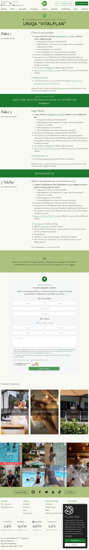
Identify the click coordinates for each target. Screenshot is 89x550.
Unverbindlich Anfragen (66, 3)
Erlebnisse (65, 9)
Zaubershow (45, 226)
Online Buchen (83, 3)
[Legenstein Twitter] (46, 492)
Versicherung (27, 513)
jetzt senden (45, 369)
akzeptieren (75, 540)
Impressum (4, 546)
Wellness (22, 9)
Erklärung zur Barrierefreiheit (55, 513)
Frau (39, 323)
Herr (44, 323)
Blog (76, 9)
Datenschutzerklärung (64, 349)
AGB (20, 546)
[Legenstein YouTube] (53, 492)
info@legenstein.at (19, 5)
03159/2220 (10, 5)
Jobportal (26, 504)
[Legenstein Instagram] (33, 492)
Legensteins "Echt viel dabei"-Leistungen (47, 70)
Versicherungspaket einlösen (38, 20)
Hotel (12, 9)
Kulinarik (34, 9)
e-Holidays (70, 492)
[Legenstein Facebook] (39, 492)
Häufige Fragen (50, 507)
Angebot (72, 265)
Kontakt (85, 9)
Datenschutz (13, 546)
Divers (51, 323)
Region (3, 9)
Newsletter (27, 507)
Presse (25, 510)
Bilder (4, 5)
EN (12, 3)
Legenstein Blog (20, 492)
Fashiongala (38, 224)
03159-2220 (7, 504)
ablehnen (75, 545)
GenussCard (72, 70)
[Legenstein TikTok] (59, 492)
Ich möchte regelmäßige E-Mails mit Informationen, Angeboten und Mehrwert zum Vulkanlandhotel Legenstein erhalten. (41, 356)
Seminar (54, 9)
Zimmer (44, 9)
